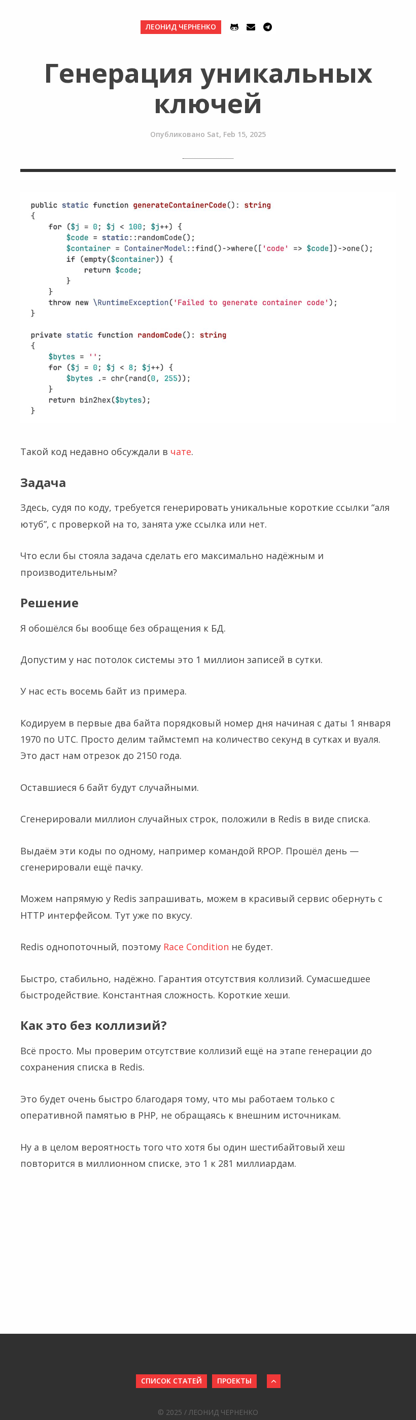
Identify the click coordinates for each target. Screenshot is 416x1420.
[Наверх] (274, 1381)
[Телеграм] (267, 27)
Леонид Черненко (181, 26)
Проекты (234, 1381)
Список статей (171, 1381)
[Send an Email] (250, 27)
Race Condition (196, 947)
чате (180, 451)
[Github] (234, 27)
